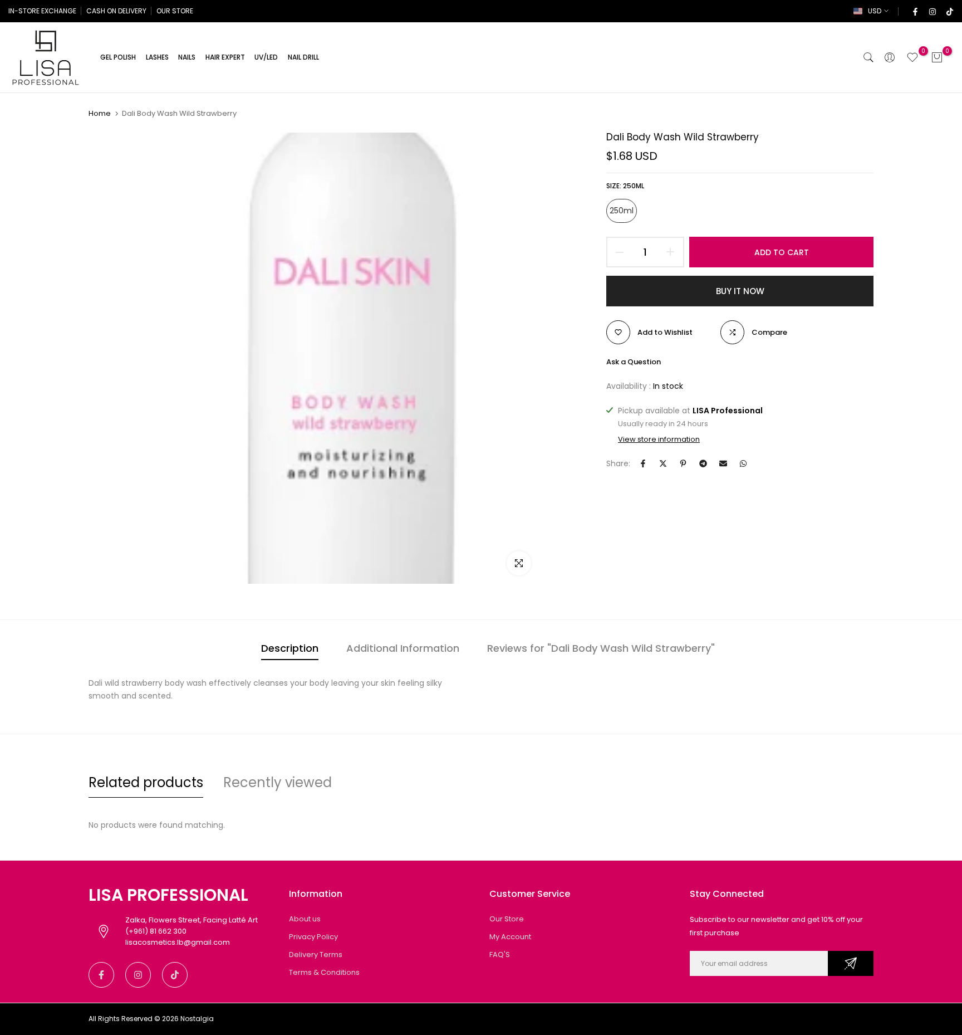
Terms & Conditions (324, 972)
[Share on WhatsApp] (743, 463)
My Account (510, 936)
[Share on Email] (723, 463)
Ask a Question (633, 362)
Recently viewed (277, 782)
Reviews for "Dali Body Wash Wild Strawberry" (601, 648)
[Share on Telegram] (703, 463)
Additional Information (402, 648)
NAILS (186, 57)
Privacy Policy (313, 936)
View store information (659, 439)
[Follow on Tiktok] (949, 11)
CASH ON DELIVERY (116, 11)
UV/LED (266, 57)
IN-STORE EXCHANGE (42, 11)
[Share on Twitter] (663, 463)
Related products (146, 782)
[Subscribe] (850, 963)
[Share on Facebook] (643, 463)
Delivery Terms (315, 954)
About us (305, 919)
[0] (912, 57)
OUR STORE (174, 11)
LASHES (157, 57)
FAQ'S (499, 954)
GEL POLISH (118, 57)
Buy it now (740, 291)
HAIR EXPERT (225, 57)
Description (289, 648)
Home (100, 114)
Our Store (506, 919)
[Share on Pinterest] (683, 463)
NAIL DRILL (303, 57)
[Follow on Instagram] (931, 11)
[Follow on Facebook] (914, 11)
